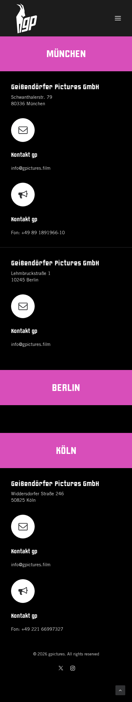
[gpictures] (66, 18)
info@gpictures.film (31, 168)
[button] (118, 18)
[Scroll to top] (120, 690)
